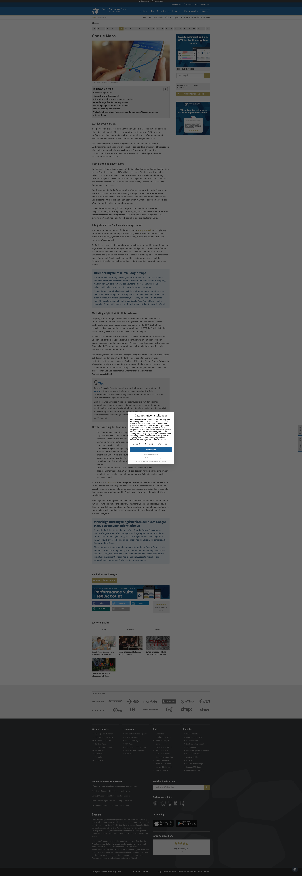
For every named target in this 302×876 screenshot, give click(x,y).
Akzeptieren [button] (151, 450)
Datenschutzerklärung (152, 461)
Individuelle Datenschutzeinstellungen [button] (151, 458)
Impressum (162, 461)
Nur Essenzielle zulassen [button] (151, 454)
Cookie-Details (140, 461)
